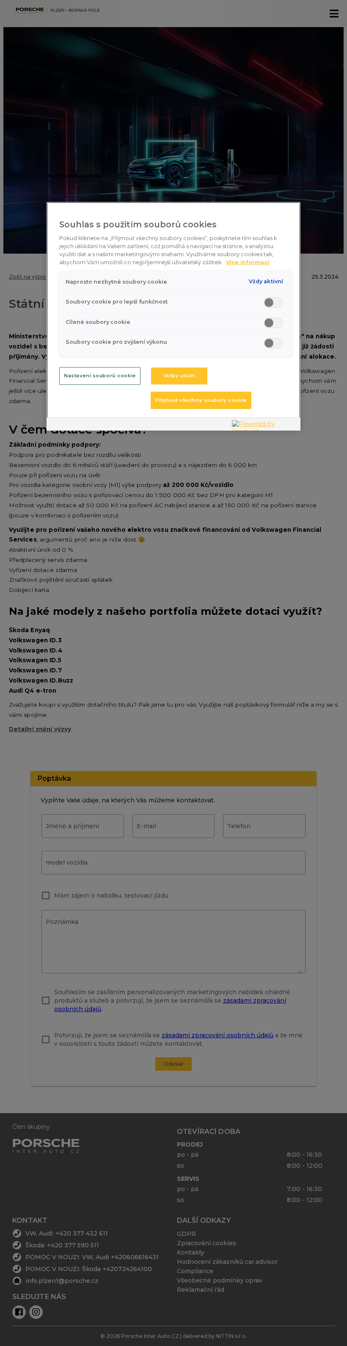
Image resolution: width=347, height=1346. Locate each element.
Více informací (247, 262)
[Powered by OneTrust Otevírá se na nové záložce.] (264, 425)
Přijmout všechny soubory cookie (201, 400)
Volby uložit (179, 376)
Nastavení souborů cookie (100, 376)
